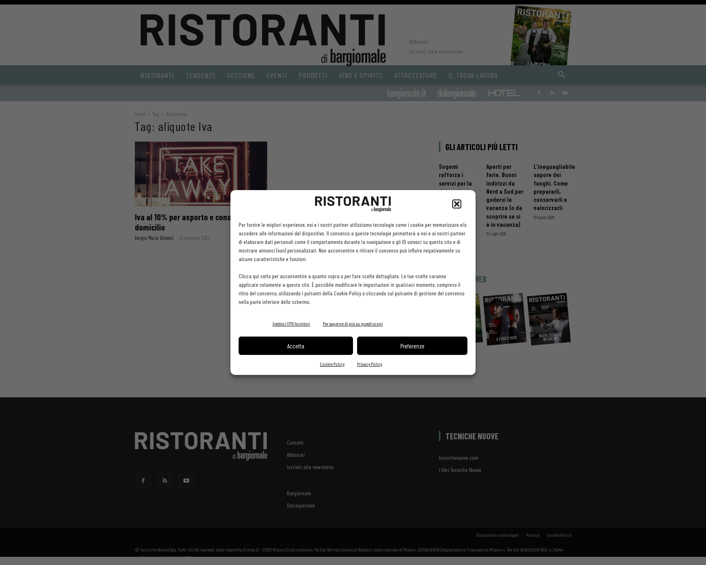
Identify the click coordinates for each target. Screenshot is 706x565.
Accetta (295, 346)
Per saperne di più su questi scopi (353, 323)
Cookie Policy (332, 364)
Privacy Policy (369, 364)
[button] (457, 204)
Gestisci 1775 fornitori (291, 323)
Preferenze (412, 346)
